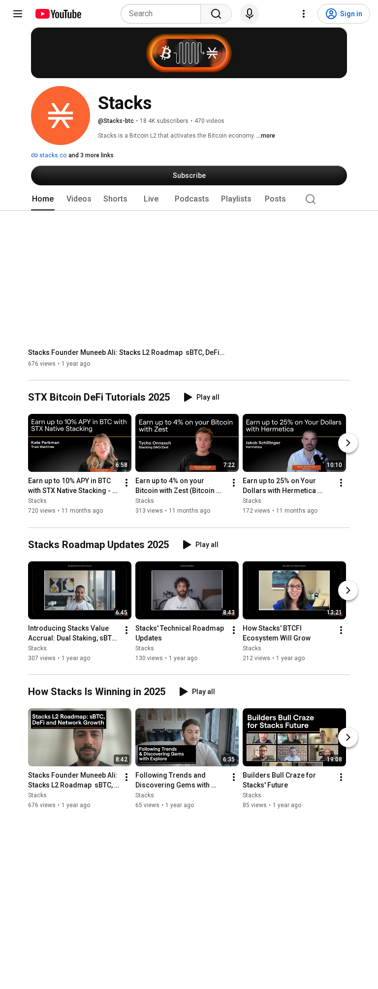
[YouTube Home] (58, 14)
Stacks (37, 501)
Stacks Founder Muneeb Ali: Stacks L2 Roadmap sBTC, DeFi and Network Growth (126, 352)
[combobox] (163, 14)
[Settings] (304, 14)
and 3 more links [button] (91, 155)
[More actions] (126, 483)
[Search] (216, 14)
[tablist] (189, 199)
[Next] (348, 443)
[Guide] (18, 14)
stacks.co (52, 155)
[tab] (43, 199)
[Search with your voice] (249, 14)
